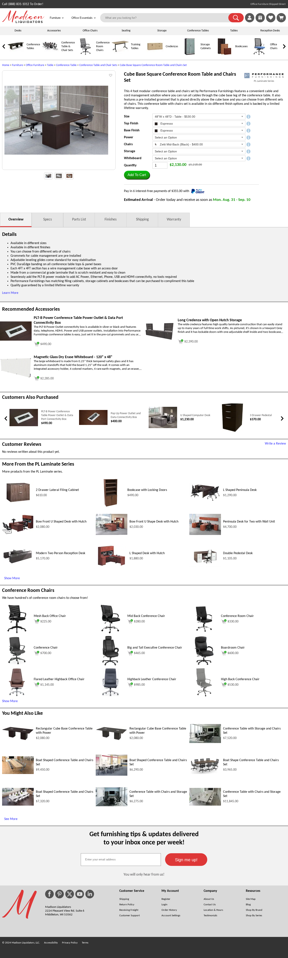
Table (50, 65)
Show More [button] (10, 701)
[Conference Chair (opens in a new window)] (17, 664)
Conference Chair (46, 647)
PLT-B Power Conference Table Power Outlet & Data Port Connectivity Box (57, 415)
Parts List (79, 220)
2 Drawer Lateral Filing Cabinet (57, 490)
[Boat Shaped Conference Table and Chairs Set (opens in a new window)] (18, 773)
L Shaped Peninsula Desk (240, 490)
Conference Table (66, 65)
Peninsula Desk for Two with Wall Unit (249, 521)
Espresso (166, 123)
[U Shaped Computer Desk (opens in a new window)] (163, 427)
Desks (18, 30)
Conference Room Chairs (103, 46)
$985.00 (139, 685)
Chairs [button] (128, 144)
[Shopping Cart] (281, 17)
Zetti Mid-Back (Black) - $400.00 (181, 144)
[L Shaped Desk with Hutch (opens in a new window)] (111, 567)
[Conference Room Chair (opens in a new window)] (204, 633)
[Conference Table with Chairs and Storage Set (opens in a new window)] (111, 805)
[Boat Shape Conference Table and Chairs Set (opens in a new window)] (205, 773)
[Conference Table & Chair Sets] (50, 54)
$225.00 (45, 621)
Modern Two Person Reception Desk (60, 553)
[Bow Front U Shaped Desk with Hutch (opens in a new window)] (18, 533)
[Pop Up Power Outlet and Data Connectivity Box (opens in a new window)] (93, 424)
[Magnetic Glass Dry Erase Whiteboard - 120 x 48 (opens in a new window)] (16, 377)
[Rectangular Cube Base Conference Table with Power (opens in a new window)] (18, 739)
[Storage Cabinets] (189, 54)
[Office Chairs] (259, 54)
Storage (162, 30)
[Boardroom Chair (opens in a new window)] (204, 664)
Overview (15, 220)
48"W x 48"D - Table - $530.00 (175, 116)
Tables (234, 30)
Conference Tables (198, 30)
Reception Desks (270, 30)
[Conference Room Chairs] (85, 54)
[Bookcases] (224, 54)
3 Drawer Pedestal (261, 415)
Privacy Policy (70, 942)
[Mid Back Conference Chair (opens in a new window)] (110, 633)
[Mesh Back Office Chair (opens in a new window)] (17, 633)
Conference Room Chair (237, 616)
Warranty (174, 220)
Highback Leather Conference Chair (151, 679)
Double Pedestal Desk (238, 553)
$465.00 (139, 653)
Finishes (111, 220)
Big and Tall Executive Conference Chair (154, 647)
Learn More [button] (10, 293)
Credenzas (172, 46)
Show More (12, 578)
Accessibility (51, 942)
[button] (236, 17)
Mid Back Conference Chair (146, 616)
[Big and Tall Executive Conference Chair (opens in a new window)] (110, 664)
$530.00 (232, 685)
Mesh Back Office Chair (50, 616)
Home (5, 65)
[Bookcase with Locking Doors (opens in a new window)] (110, 506)
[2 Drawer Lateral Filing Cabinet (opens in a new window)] (18, 504)
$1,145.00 (47, 685)
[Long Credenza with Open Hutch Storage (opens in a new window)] (160, 339)
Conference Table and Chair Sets (98, 65)
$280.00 (139, 621)
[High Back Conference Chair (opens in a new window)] (204, 696)
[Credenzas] (155, 54)
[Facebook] (49, 894)
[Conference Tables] (15, 54)
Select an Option (166, 137)
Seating (126, 30)
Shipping (142, 220)
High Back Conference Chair (240, 679)
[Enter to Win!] (260, 21)
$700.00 (45, 653)
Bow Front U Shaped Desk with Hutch (61, 521)
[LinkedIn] (89, 894)
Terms (85, 942)
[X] (69, 894)
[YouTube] (79, 894)
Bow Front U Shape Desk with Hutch (153, 521)
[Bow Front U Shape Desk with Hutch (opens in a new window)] (111, 534)
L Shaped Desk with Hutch (147, 553)
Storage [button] (129, 151)
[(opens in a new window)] (264, 75)
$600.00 (232, 653)
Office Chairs (90, 30)
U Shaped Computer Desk (195, 415)
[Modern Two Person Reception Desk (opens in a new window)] (18, 563)
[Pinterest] (59, 894)
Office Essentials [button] (83, 18)
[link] (281, 17)
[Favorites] (270, 21)
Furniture (17, 65)
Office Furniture (35, 65)
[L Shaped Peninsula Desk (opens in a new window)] (205, 501)
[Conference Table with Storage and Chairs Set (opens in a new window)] (205, 742)
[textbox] (121, 859)
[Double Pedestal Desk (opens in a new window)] (205, 565)
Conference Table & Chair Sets (68, 46)
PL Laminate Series (264, 81)
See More (10, 819)
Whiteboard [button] (132, 158)
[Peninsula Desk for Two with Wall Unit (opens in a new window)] (205, 534)
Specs (47, 220)
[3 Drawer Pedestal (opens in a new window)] (232, 431)
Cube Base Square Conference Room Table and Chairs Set (153, 65)
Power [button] (128, 137)
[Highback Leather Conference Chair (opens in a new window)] (110, 696)
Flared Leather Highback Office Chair (59, 679)
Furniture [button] (57, 18)
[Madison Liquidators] (23, 22)
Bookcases (241, 46)
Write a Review (275, 443)
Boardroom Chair (233, 647)
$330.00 (232, 621)
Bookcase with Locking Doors (147, 490)
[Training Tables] (120, 54)
